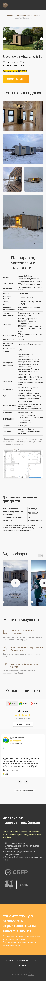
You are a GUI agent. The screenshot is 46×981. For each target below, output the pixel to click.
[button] (20, 782)
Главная (9, 15)
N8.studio (31, 974)
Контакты (23, 965)
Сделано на (19, 790)
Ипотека (36, 960)
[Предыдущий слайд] (4, 38)
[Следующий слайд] (41, 38)
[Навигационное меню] (41, 5)
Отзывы (9, 960)
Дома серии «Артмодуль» (27, 15)
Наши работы (22, 960)
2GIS (6, 774)
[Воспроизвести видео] (15, 583)
